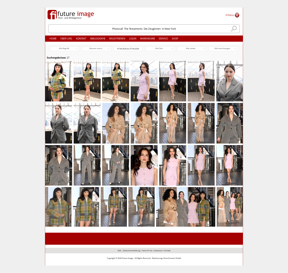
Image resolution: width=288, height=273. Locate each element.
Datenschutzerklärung (131, 250)
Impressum (158, 250)
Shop (175, 38)
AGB (119, 250)
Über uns (66, 38)
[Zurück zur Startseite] (70, 14)
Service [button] (163, 38)
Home (53, 38)
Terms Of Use (147, 250)
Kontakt (81, 38)
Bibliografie (97, 38)
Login (132, 38)
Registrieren (117, 38)
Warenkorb (147, 38)
